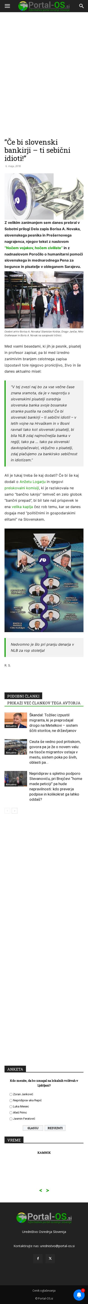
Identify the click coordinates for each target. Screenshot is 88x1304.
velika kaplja (22, 506)
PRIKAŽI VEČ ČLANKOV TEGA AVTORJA (44, 703)
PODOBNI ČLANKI (23, 696)
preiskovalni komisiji (22, 488)
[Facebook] (37, 1258)
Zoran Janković (23, 1094)
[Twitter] (50, 1258)
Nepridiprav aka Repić (27, 1100)
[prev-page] (7, 811)
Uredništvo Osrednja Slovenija (44, 1232)
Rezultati (55, 1128)
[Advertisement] (44, 53)
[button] (7, 6)
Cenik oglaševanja (44, 1290)
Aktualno (11, 726)
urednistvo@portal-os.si (57, 1246)
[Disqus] (44, 882)
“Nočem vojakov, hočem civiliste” (34, 248)
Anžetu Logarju (33, 481)
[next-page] (14, 811)
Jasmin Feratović (24, 1118)
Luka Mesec (21, 1106)
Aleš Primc (20, 1112)
